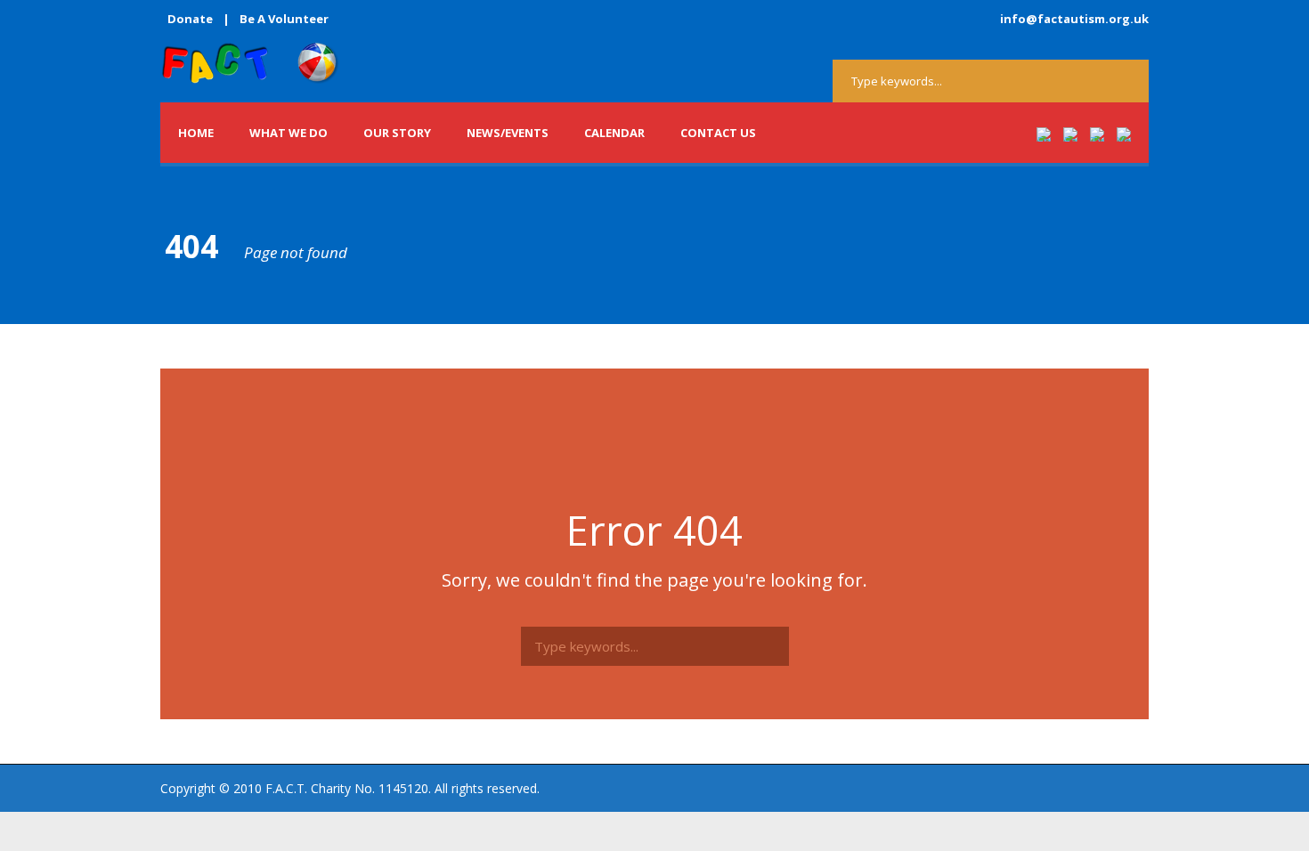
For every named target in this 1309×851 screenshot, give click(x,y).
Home (196, 133)
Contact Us (718, 133)
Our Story (397, 133)
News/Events (508, 133)
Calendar (614, 133)
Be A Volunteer (284, 19)
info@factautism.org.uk (1074, 19)
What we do (288, 133)
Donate (190, 19)
